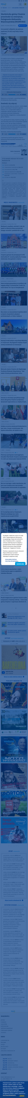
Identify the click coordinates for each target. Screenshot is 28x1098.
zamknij (22, 1096)
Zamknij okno (20, 564)
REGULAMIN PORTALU (11, 559)
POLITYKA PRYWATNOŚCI (11, 561)
